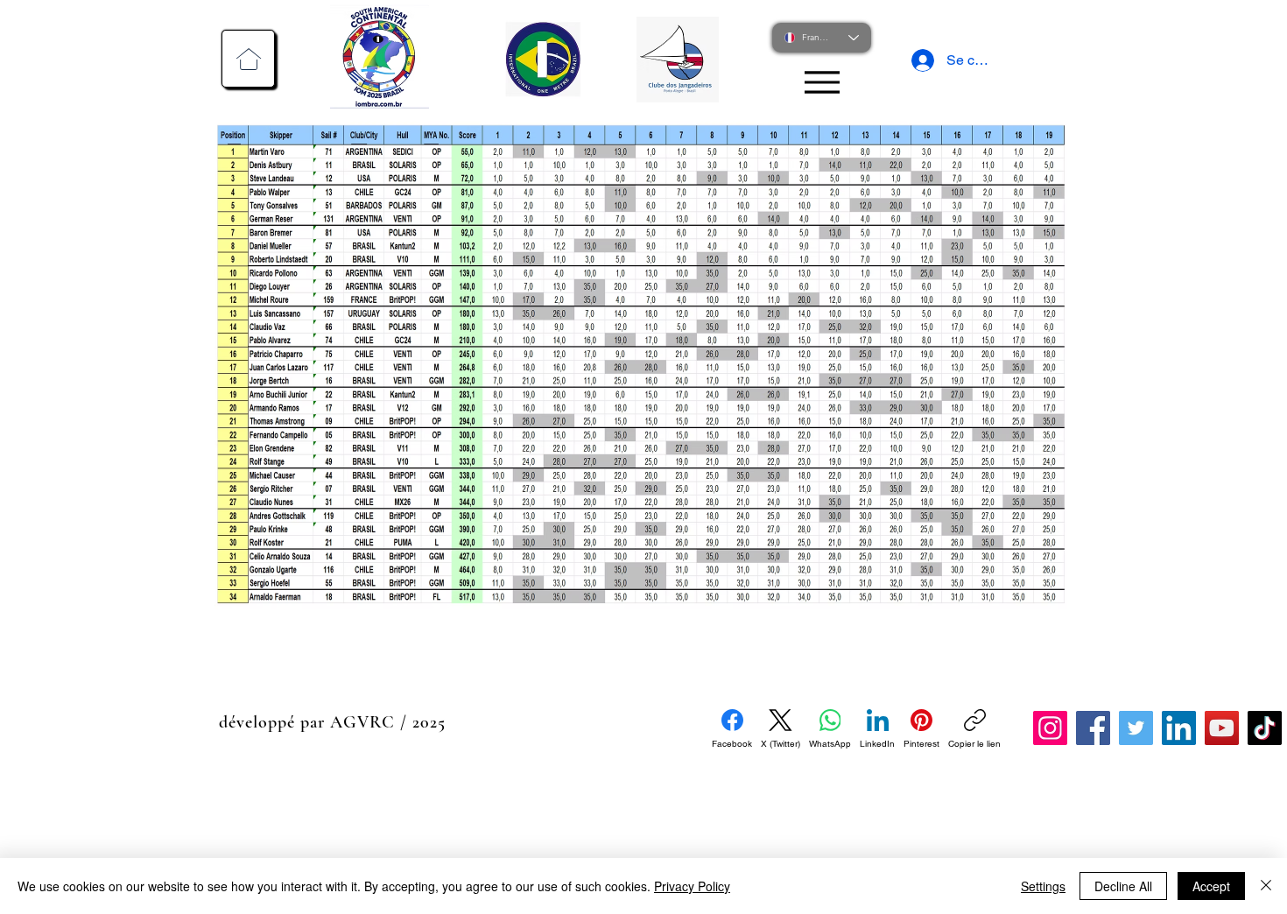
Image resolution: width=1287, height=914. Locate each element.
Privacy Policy (692, 886)
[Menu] (821, 82)
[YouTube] (1222, 728)
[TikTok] (1265, 728)
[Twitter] (1136, 728)
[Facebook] (1093, 728)
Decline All (1123, 886)
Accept (1211, 886)
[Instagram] (1050, 728)
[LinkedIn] (1179, 728)
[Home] (248, 59)
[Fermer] (1265, 886)
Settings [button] (1043, 886)
